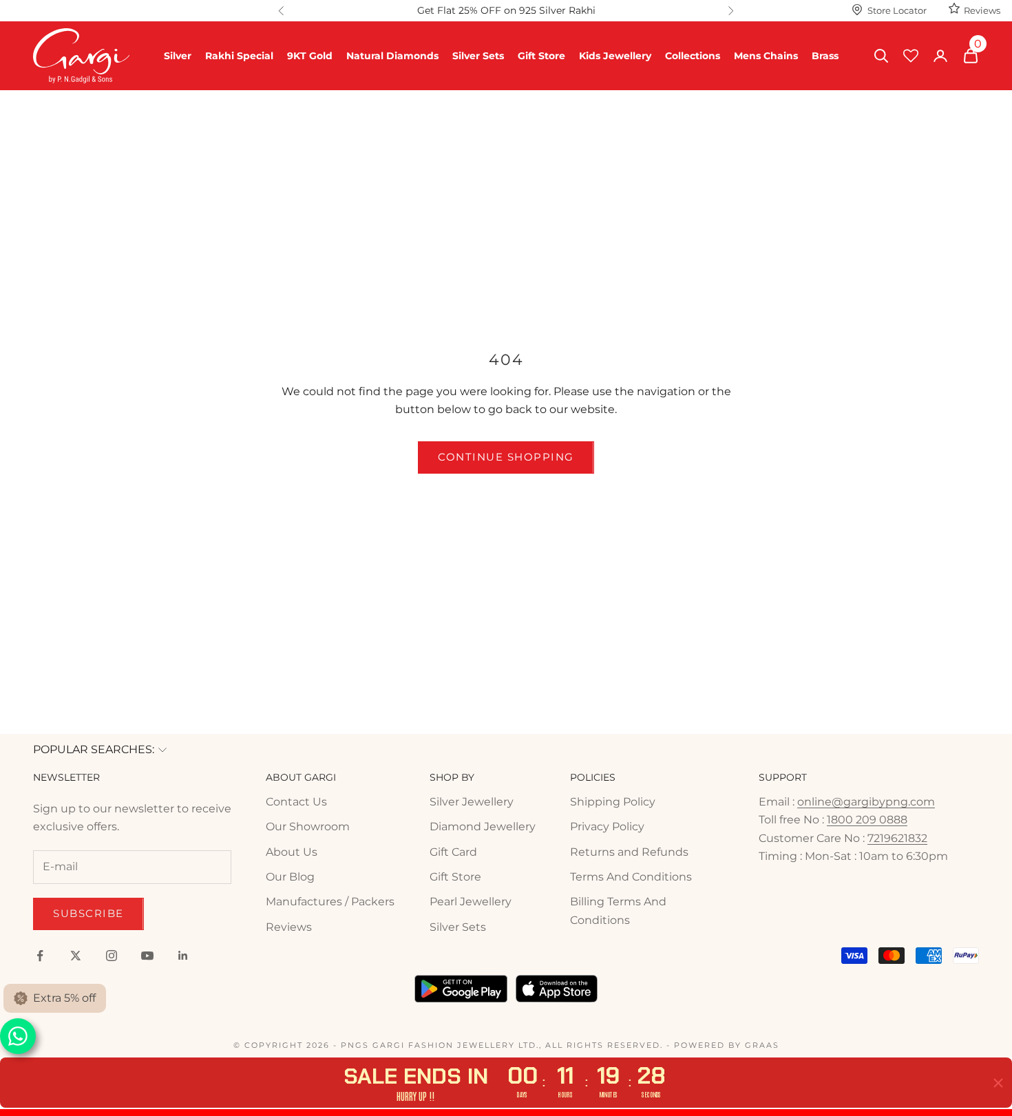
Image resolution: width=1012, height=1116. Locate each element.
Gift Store (541, 56)
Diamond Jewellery (483, 826)
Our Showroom (308, 826)
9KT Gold (310, 56)
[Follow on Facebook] (40, 955)
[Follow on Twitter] (76, 955)
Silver (177, 56)
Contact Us (296, 801)
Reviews (982, 10)
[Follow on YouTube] (147, 955)
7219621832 (897, 838)
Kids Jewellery (615, 56)
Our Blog (290, 876)
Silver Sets (478, 56)
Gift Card (453, 852)
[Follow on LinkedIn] (183, 955)
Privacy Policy (607, 826)
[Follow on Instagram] (111, 955)
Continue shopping (506, 456)
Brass (825, 56)
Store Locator (897, 10)
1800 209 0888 (867, 819)
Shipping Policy (612, 801)
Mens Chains (766, 56)
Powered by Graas (726, 1045)
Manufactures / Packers (330, 901)
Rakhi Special (239, 56)
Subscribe (88, 913)
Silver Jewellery (472, 801)
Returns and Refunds (629, 852)
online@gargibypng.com (866, 801)
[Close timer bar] (998, 1082)
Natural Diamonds (392, 56)
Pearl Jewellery (471, 901)
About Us (291, 852)
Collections (692, 56)
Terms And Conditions (631, 876)
